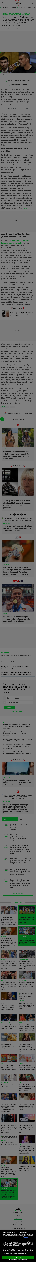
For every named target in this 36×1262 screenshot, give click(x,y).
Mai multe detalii (26, 1237)
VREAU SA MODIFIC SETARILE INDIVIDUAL (18, 1259)
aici (9, 1242)
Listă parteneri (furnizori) (6, 1254)
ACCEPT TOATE (18, 1257)
